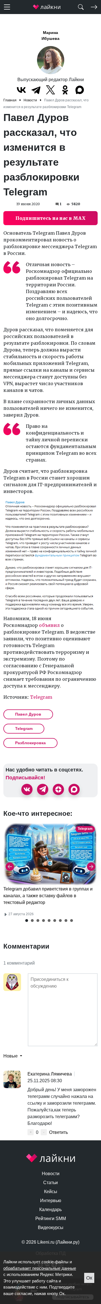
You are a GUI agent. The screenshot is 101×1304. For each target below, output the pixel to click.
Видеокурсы (50, 1227)
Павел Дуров (28, 714)
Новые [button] (11, 1056)
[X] (50, 90)
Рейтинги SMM (50, 1218)
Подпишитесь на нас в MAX (50, 218)
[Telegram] (36, 90)
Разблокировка (30, 743)
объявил (49, 625)
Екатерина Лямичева (49, 1074)
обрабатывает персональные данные (39, 1268)
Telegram (41, 697)
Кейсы (50, 1191)
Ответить (58, 1132)
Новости (50, 1173)
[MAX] (79, 90)
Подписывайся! (25, 777)
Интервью (50, 1200)
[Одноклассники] (65, 90)
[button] (26, 920)
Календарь (50, 1209)
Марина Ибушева (50, 35)
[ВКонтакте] (21, 90)
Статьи (50, 1182)
